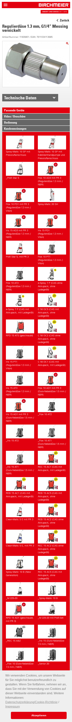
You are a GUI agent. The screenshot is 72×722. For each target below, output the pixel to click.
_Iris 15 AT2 (12, 440)
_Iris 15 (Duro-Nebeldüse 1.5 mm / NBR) (51, 642)
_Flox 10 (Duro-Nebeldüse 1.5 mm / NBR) (19, 665)
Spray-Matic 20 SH (48, 204)
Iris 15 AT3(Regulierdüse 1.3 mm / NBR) (18, 391)
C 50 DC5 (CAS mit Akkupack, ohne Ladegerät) (48, 312)
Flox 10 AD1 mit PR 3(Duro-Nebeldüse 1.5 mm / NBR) (52, 391)
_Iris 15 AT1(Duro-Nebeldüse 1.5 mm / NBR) (20, 470)
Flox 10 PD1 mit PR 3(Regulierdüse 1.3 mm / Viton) (18, 207)
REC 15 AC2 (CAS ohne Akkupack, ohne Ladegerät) (51, 549)
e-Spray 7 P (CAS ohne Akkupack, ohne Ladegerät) (50, 286)
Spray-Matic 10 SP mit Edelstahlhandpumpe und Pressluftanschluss (51, 155)
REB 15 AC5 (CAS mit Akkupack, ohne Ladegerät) (50, 496)
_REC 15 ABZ (13, 640)
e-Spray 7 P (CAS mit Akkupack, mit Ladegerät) (20, 311)
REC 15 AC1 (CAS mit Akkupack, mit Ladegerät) (52, 468)
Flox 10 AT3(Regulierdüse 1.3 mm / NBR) (18, 286)
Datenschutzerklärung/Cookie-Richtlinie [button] (31, 702)
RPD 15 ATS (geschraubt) (19, 335)
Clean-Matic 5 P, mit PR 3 (19, 519)
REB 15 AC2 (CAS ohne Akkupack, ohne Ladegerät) (51, 522)
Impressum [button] (12, 706)
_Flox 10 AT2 (45, 414)
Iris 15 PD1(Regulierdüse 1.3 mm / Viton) (50, 233)
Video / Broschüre (14, 116)
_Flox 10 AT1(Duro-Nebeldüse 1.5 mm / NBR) (52, 444)
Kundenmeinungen (15, 128)
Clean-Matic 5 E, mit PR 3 (20, 545)
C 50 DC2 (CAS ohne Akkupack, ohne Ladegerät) (49, 339)
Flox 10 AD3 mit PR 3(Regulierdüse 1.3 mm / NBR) (50, 181)
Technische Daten (20, 97)
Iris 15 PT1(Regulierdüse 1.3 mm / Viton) (18, 365)
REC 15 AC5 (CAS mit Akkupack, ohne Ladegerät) (50, 575)
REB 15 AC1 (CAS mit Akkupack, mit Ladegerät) (20, 495)
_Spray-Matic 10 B (48, 598)
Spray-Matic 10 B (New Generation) (18, 573)
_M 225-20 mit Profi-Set (50, 617)
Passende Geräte (14, 110)
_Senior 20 (43, 663)
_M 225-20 (11, 598)
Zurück (64, 20)
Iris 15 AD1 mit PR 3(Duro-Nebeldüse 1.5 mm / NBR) (20, 417)
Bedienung (10, 122)
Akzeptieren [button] (38, 715)
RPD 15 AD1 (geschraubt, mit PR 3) (19, 619)
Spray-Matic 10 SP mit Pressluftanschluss (18, 153)
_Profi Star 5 (12, 177)
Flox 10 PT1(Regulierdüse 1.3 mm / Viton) (50, 260)
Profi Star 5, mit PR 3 (17, 256)
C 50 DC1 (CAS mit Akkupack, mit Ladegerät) (52, 363)
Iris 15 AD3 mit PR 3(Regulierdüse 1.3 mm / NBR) (18, 233)
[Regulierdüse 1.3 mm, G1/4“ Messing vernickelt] (67, 43)
